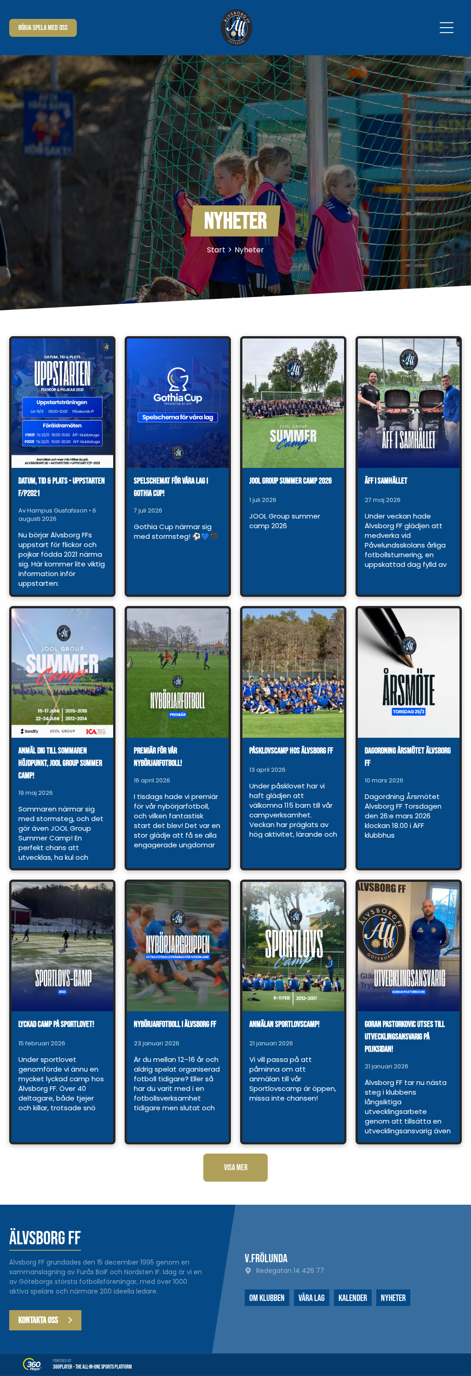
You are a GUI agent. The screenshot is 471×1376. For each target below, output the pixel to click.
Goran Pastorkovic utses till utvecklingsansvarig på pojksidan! (405, 1037)
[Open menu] (447, 28)
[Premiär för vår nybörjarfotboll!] (178, 673)
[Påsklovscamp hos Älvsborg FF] (293, 673)
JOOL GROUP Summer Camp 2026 (290, 481)
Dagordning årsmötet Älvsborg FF (408, 757)
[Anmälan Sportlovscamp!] (293, 946)
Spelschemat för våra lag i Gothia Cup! (171, 487)
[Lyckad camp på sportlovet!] (62, 946)
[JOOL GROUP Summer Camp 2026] (293, 403)
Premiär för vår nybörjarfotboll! (158, 757)
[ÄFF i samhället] (409, 403)
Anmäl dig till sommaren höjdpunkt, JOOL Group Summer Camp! (60, 763)
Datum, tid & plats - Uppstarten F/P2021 (61, 487)
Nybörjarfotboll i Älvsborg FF (175, 1024)
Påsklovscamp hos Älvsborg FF (291, 751)
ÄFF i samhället (386, 481)
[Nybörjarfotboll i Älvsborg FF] (178, 946)
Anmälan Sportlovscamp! (284, 1024)
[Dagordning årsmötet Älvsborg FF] (409, 673)
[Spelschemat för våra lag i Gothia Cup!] (178, 403)
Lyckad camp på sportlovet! (56, 1024)
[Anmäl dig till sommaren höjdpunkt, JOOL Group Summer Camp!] (62, 673)
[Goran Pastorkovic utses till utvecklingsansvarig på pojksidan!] (409, 946)
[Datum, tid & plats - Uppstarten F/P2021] (62, 403)
